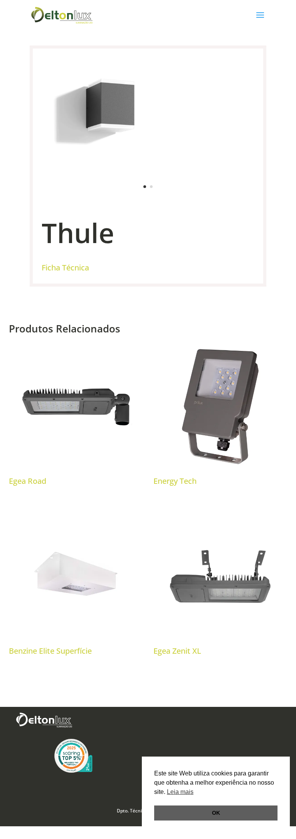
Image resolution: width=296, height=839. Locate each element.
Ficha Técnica (65, 267)
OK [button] (216, 813)
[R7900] (148, 200)
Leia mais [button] (180, 792)
